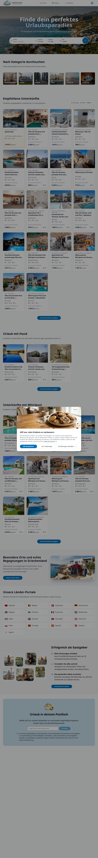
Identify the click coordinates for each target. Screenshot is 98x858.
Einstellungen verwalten (66, 446)
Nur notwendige (47, 446)
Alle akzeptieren (28, 446)
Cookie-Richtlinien (49, 441)
